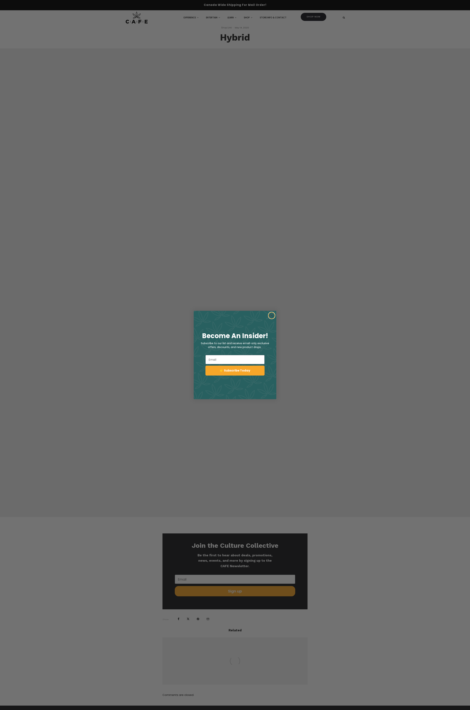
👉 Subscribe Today (235, 370)
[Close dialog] (271, 315)
